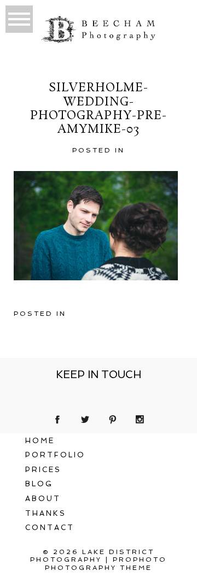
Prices (43, 470)
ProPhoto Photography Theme (106, 563)
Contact (49, 527)
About (43, 498)
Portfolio (55, 455)
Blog (39, 484)
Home (40, 441)
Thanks (45, 513)
